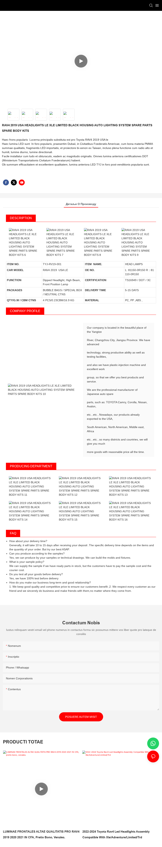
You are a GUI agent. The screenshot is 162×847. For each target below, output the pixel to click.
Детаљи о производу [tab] (81, 204)
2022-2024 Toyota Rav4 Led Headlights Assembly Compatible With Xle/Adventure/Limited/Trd (116, 834)
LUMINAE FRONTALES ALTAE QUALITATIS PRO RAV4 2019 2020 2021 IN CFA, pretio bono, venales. (41, 834)
